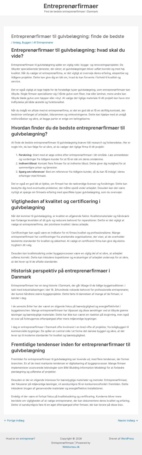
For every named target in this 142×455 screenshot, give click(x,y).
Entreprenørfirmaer (71, 6)
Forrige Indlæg (14, 420)
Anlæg (17, 42)
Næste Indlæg (128, 420)
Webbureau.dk (71, 446)
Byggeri (26, 42)
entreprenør (27, 438)
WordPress (127, 438)
